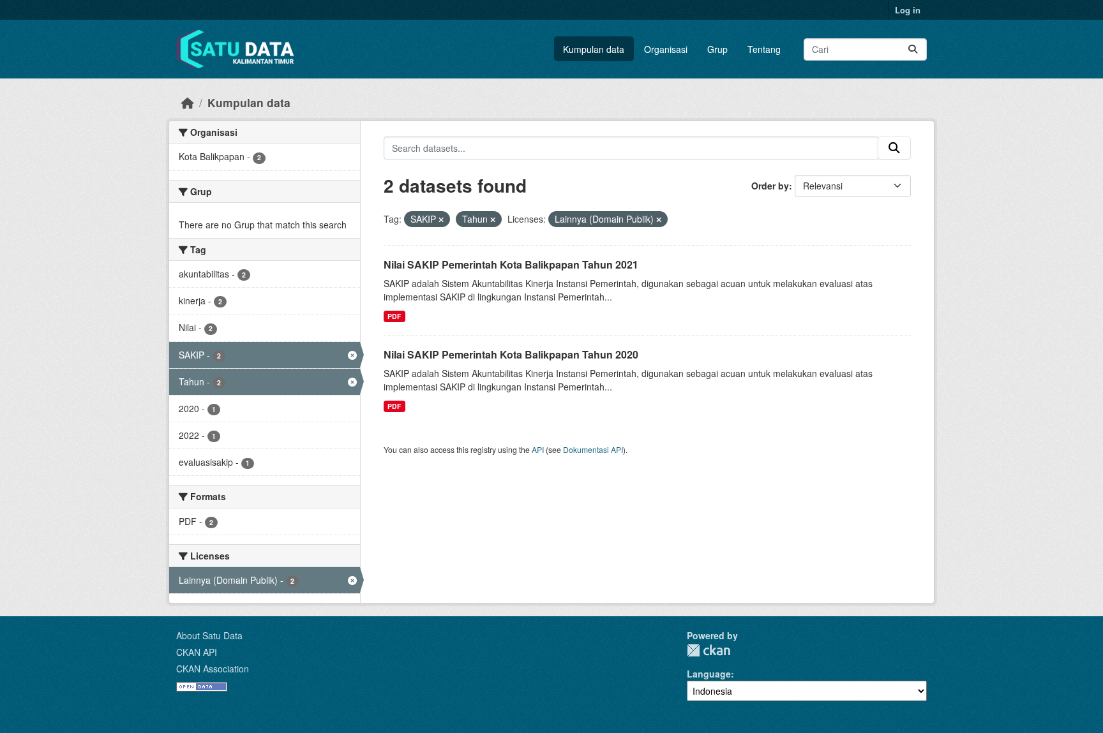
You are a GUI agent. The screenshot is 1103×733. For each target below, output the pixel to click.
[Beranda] (187, 102)
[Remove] (441, 219)
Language (709, 673)
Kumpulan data (593, 49)
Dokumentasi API (593, 449)
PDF (394, 316)
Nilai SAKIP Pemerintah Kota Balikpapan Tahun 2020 (511, 354)
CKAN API (196, 652)
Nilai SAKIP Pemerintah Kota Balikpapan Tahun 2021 (511, 264)
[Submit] (913, 49)
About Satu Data (209, 635)
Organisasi (665, 49)
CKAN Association (212, 668)
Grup (717, 49)
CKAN (708, 650)
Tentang (764, 49)
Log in (907, 10)
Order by (770, 185)
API (538, 449)
